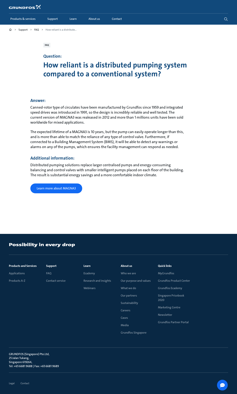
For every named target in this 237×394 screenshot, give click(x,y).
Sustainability (129, 303)
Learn (87, 266)
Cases (124, 318)
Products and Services (23, 266)
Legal (12, 383)
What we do (128, 288)
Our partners (129, 295)
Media (125, 325)
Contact (25, 383)
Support (51, 266)
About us (126, 266)
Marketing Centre (169, 307)
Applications (17, 273)
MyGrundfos (166, 273)
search (226, 19)
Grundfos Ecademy (170, 288)
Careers (125, 310)
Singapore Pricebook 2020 (171, 298)
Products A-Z (17, 281)
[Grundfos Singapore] (10, 30)
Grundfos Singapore (133, 333)
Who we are (128, 273)
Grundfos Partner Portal (173, 322)
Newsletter (165, 315)
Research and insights (97, 281)
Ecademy (89, 273)
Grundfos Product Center (174, 281)
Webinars (90, 288)
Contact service (56, 281)
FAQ (48, 273)
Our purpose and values (136, 281)
